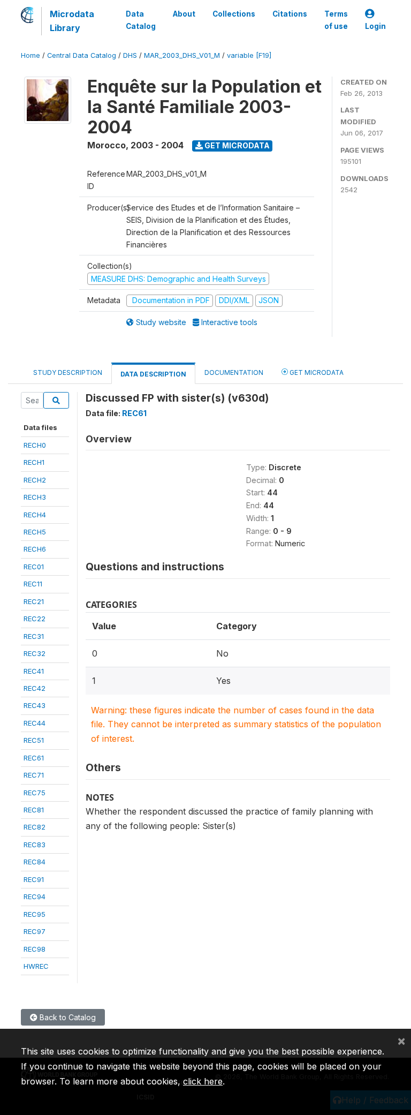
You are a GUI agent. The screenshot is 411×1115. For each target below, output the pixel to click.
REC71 (34, 775)
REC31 (34, 636)
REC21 (34, 601)
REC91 (34, 879)
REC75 (34, 792)
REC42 (34, 688)
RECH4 (35, 514)
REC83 (34, 844)
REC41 (34, 671)
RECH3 (35, 497)
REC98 (34, 949)
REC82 (34, 827)
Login (375, 26)
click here (203, 1081)
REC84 (34, 861)
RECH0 (35, 445)
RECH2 (35, 480)
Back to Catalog (66, 1017)
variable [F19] (249, 55)
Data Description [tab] (153, 374)
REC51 (34, 740)
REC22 (34, 618)
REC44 (34, 723)
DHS (130, 55)
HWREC (36, 966)
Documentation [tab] (233, 372)
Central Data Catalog (81, 55)
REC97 (34, 931)
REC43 (34, 705)
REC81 (34, 809)
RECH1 (34, 462)
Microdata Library (72, 21)
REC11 (33, 583)
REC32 (34, 653)
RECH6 (35, 549)
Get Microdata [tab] (316, 372)
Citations (289, 14)
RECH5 (35, 532)
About (184, 14)
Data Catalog (141, 20)
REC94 (34, 896)
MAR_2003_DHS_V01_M (182, 55)
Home (30, 55)
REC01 (34, 566)
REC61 (34, 758)
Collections (233, 14)
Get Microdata (236, 145)
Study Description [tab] (67, 372)
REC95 (34, 914)
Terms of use (336, 20)
